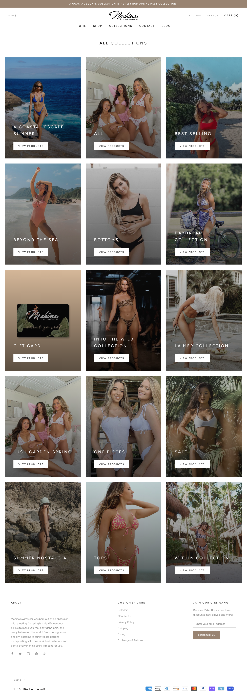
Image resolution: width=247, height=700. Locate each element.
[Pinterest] (36, 653)
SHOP (97, 26)
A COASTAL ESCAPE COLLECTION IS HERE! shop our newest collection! (123, 4)
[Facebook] (12, 653)
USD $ (12, 15)
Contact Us (124, 616)
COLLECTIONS (120, 26)
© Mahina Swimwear (29, 689)
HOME (81, 26)
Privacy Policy (126, 622)
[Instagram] (28, 653)
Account (196, 15)
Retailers (123, 610)
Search (213, 15)
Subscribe (206, 634)
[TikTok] (44, 653)
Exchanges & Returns (130, 640)
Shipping (123, 628)
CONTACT (147, 26)
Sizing (121, 634)
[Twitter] (20, 653)
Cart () (231, 15)
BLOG (166, 26)
